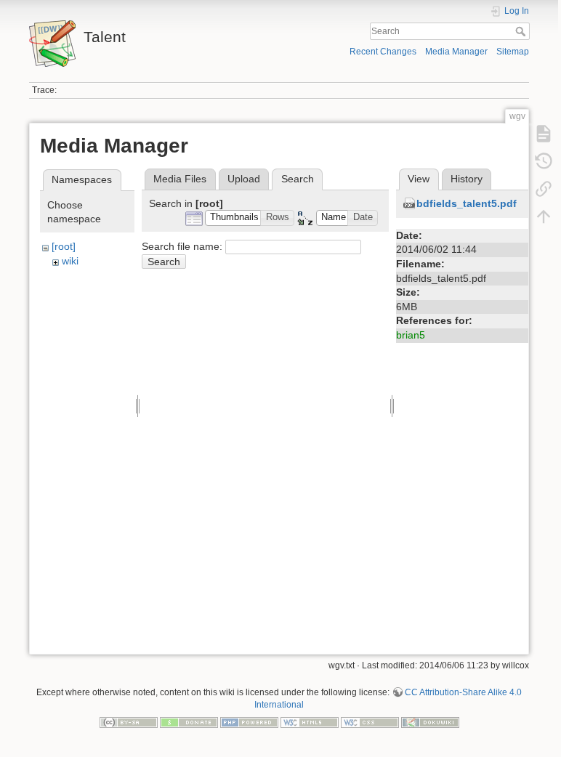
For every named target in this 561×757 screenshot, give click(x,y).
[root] (64, 246)
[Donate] (189, 721)
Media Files (179, 179)
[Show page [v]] (543, 133)
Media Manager (456, 51)
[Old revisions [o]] (543, 161)
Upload (243, 179)
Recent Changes (383, 51)
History (467, 179)
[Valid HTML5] (309, 721)
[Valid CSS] (370, 721)
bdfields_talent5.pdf (466, 203)
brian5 (410, 335)
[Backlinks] (543, 189)
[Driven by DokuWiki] (430, 721)
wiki (70, 261)
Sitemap (512, 51)
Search (522, 31)
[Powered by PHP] (249, 721)
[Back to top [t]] (543, 216)
